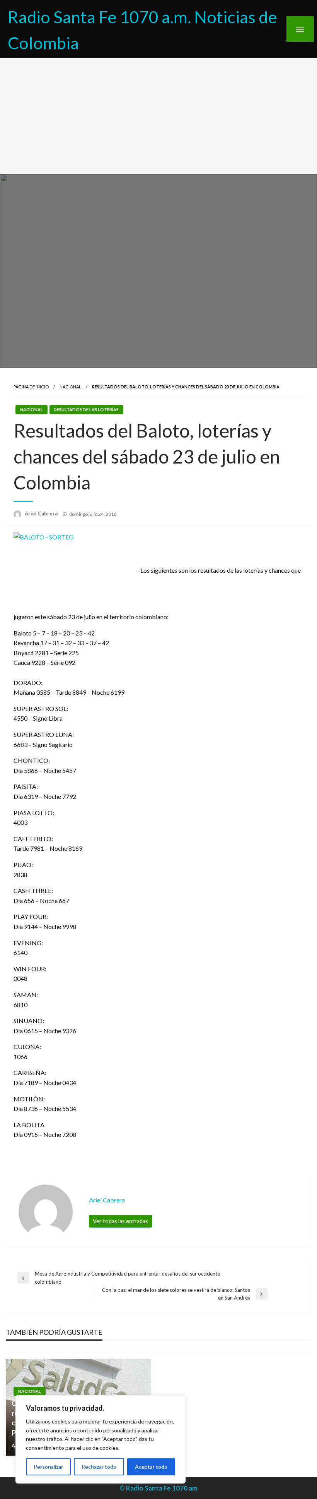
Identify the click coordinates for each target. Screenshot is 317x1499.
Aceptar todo (151, 1466)
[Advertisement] (158, 116)
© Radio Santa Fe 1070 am (158, 1488)
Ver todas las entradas (120, 1221)
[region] (100, 1439)
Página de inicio (31, 386)
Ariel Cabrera (42, 513)
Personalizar (48, 1466)
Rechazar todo (99, 1466)
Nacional (70, 386)
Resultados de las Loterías (86, 409)
